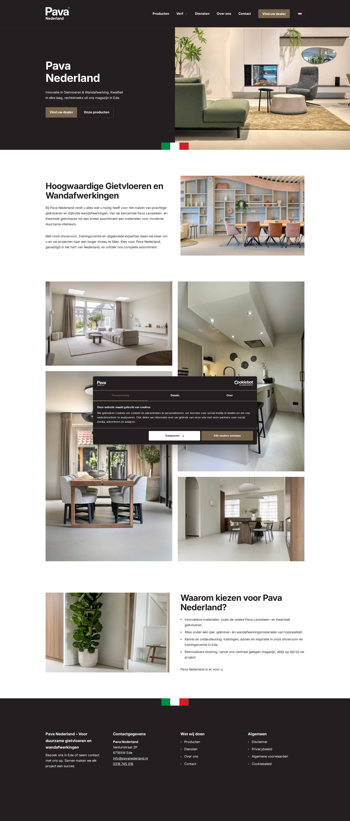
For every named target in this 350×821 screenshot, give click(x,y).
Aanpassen (172, 435)
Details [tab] (175, 395)
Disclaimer (260, 742)
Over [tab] (230, 395)
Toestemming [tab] (120, 395)
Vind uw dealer (274, 14)
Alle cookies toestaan (227, 435)
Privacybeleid (262, 749)
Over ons (224, 13)
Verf (179, 13)
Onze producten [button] (96, 112)
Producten (161, 13)
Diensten (202, 13)
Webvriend (298, 796)
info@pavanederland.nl (130, 758)
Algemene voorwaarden (270, 756)
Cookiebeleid (262, 764)
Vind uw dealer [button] (61, 112)
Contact (244, 13)
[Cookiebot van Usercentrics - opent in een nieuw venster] (237, 383)
